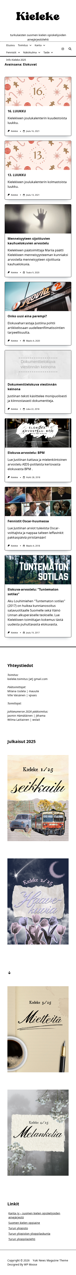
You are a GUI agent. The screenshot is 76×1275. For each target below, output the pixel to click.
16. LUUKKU (17, 111)
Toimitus (23, 45)
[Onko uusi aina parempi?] (38, 296)
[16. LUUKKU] (38, 91)
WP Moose (30, 1264)
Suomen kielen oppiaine (24, 1223)
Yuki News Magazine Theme (50, 1260)
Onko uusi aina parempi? (27, 316)
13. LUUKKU (17, 175)
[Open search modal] (70, 49)
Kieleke (14, 131)
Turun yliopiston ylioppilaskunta (29, 1233)
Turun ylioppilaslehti (21, 1239)
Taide (46, 52)
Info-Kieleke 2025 (16, 59)
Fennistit (11, 52)
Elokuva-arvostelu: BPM (26, 453)
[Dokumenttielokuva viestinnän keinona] (38, 364)
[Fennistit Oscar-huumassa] (38, 501)
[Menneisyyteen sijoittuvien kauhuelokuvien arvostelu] (38, 219)
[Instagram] (63, 49)
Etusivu (10, 45)
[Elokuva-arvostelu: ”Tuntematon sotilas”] (38, 569)
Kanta (38, 45)
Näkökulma (30, 52)
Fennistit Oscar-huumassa (28, 521)
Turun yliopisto (18, 1228)
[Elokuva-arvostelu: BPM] (38, 433)
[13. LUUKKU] (38, 155)
